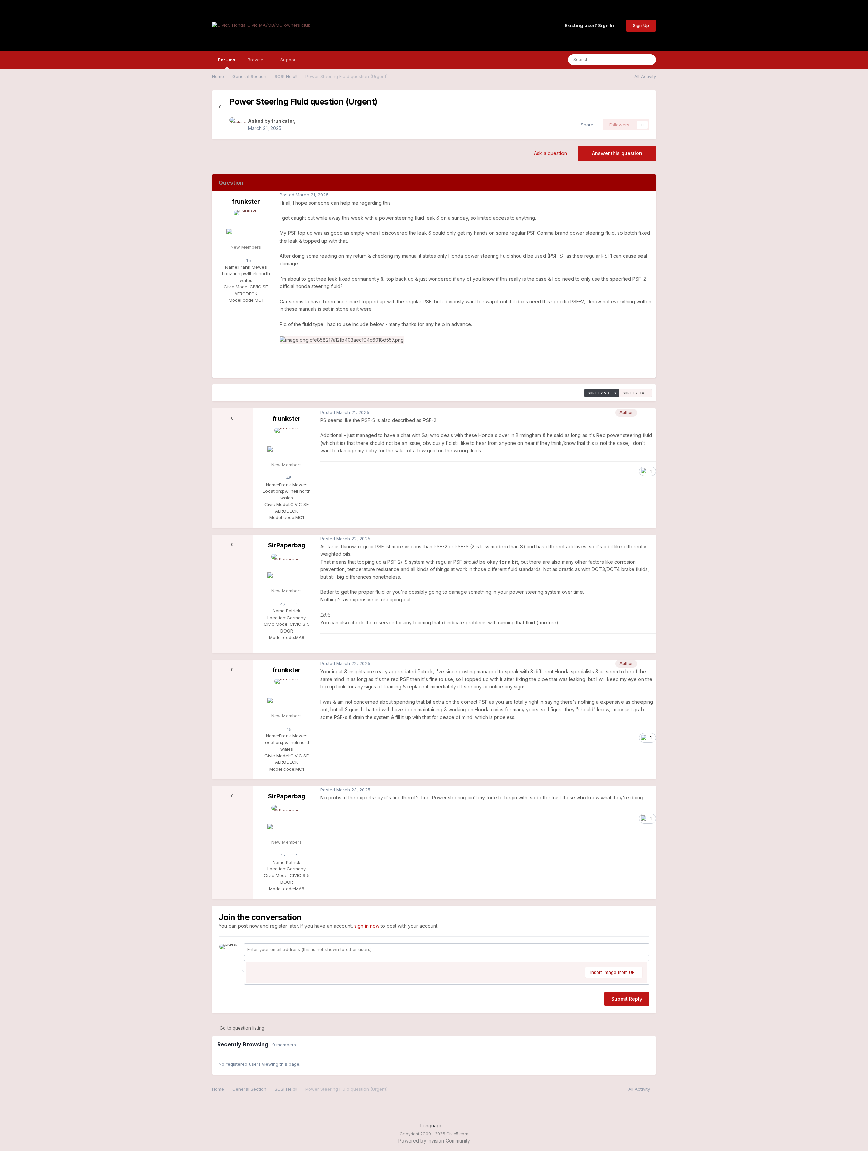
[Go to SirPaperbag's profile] (286, 569)
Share (585, 124)
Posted (304, 194)
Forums (226, 59)
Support (289, 59)
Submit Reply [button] (626, 999)
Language (432, 1125)
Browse (256, 59)
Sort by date (636, 393)
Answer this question (617, 153)
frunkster (282, 121)
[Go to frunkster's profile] (236, 124)
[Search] (649, 59)
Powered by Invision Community (434, 1141)
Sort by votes (602, 393)
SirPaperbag (286, 545)
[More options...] (649, 195)
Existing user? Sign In (590, 25)
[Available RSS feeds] (653, 1089)
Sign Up (641, 25)
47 (282, 604)
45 (247, 260)
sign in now (366, 926)
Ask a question (550, 153)
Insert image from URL (613, 972)
